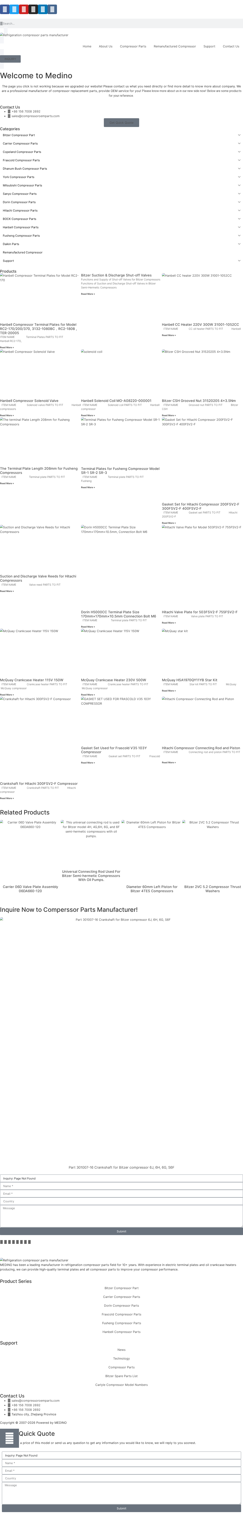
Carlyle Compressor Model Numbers (121, 1385)
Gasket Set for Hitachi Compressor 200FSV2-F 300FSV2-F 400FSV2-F (200, 506)
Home (87, 46)
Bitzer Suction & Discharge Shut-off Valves (116, 275)
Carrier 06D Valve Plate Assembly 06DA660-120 (30, 889)
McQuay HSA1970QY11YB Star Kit (189, 680)
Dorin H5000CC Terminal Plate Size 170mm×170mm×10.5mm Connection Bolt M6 (118, 614)
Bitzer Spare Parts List (121, 1376)
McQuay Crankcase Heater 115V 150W (31, 680)
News (121, 1350)
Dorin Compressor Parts (121, 1305)
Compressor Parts (133, 46)
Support (209, 46)
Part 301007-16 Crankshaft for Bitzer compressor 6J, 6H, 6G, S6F (121, 1167)
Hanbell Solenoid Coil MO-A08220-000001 (116, 401)
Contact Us (231, 46)
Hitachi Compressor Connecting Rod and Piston (201, 748)
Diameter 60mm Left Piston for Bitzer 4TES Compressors (152, 889)
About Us (105, 46)
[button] (1, 1242)
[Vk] (52, 9)
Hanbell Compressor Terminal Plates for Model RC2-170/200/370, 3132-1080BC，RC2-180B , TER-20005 (38, 329)
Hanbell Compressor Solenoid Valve (29, 401)
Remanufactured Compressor (175, 46)
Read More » (7, 347)
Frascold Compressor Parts (121, 1314)
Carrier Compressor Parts (121, 1297)
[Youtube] (23, 9)
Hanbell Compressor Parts (121, 1332)
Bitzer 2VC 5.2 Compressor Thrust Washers (212, 889)
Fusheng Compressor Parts (121, 1323)
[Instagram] (33, 9)
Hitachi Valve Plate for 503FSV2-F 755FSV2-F (200, 612)
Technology (121, 1358)
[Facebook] (4, 9)
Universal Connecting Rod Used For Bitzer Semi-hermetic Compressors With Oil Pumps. (91, 876)
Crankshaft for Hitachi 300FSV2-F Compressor (39, 784)
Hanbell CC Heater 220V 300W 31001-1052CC (200, 325)
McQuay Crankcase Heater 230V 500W (113, 680)
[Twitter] (14, 9)
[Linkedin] (42, 9)
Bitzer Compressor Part (122, 1288)
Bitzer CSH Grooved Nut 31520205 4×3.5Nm (199, 401)
